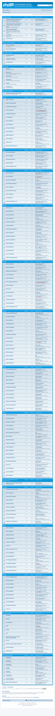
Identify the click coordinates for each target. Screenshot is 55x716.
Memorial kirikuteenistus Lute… (41, 390)
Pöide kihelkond (9, 352)
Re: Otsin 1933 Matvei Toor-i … (41, 295)
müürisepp (40, 163)
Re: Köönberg (37, 521)
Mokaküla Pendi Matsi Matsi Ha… (41, 155)
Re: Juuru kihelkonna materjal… (41, 110)
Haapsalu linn (9, 207)
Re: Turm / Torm (38, 580)
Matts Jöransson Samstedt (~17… (41, 640)
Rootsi (7, 629)
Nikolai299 (40, 391)
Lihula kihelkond (10, 225)
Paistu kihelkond (10, 503)
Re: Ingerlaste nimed (39, 678)
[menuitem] (8, 10)
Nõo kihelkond (9, 436)
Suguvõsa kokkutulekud (11, 29)
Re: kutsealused (38, 601)
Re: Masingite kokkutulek (40, 29)
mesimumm (40, 313)
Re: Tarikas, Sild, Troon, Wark (40, 418)
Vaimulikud (8, 76)
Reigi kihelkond (9, 162)
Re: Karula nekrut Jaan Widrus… (41, 587)
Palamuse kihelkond (10, 443)
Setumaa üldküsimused (11, 369)
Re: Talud (37, 179)
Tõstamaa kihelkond (10, 299)
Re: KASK (37, 330)
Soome (7, 640)
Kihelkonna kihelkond (11, 334)
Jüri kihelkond (9, 117)
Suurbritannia (9, 622)
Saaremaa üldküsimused (11, 313)
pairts (39, 275)
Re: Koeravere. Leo (38, 570)
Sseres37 (40, 338)
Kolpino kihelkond (10, 376)
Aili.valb (39, 440)
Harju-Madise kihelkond (11, 106)
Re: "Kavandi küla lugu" (39, 320)
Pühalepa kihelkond (10, 159)
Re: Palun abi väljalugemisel (40, 38)
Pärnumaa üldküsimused (11, 306)
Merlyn (39, 370)
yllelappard (40, 191)
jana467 (39, 476)
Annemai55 (40, 202)
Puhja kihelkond (9, 446)
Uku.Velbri (40, 422)
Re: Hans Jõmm (38, 461)
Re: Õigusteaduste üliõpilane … (41, 79)
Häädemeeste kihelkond (11, 271)
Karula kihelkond (10, 587)
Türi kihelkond (9, 197)
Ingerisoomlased (10, 678)
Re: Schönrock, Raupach (40, 99)
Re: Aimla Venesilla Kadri (40, 514)
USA (7, 626)
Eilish (39, 229)
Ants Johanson (40, 518)
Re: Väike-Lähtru (38, 232)
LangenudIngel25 (41, 363)
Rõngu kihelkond (10, 454)
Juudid (7, 668)
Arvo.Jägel (40, 118)
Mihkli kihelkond (9, 278)
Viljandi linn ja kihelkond (11, 521)
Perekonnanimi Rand (39, 214)
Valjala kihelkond (10, 362)
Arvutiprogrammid (10, 55)
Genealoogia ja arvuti (7, 53)
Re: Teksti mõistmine (39, 23)
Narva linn (8, 545)
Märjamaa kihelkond (10, 236)
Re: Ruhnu (37, 359)
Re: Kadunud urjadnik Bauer (40, 267)
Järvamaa (4, 170)
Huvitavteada (40, 454)
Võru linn (8, 609)
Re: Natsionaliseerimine (39, 207)
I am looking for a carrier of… (40, 457)
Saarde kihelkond (10, 292)
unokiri (39, 300)
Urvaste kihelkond (10, 601)
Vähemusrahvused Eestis (7, 655)
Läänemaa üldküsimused (11, 257)
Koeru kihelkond (9, 187)
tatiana (39, 490)
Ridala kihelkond (10, 243)
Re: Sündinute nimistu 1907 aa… (41, 152)
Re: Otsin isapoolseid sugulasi (41, 421)
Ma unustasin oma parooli (31, 688)
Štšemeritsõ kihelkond (11, 401)
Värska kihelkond (10, 408)
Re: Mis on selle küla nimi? (40, 468)
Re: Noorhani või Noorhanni (40, 598)
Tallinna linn (9, 142)
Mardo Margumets (41, 282)
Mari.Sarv (40, 289)
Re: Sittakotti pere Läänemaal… (41, 221)
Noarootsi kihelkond (10, 239)
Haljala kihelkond (10, 534)
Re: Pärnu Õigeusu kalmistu (40, 288)
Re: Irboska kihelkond (39, 372)
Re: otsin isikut (38, 622)
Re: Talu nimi (37, 292)
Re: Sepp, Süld (38, 362)
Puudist (39, 93)
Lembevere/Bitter (38, 446)
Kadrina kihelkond (10, 538)
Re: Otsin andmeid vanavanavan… (41, 594)
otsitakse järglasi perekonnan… (41, 605)
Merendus (8, 68)
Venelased (8, 660)
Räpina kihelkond (10, 598)
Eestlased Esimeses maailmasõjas (13, 93)
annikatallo (40, 80)
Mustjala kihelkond (10, 348)
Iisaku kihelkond (9, 527)
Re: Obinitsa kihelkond (39, 383)
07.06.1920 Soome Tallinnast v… (41, 68)
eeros (39, 286)
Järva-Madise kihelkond (11, 183)
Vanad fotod (8, 34)
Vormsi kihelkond (10, 254)
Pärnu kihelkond (9, 285)
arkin (39, 24)
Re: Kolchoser (38, 253)
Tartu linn (8, 464)
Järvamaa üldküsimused (11, 201)
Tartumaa (4, 412)
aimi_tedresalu (40, 577)
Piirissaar (37, 414)
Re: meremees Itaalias (39, 650)
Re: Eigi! (36, 559)
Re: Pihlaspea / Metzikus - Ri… (41, 534)
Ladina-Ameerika (10, 647)
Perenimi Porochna (38, 475)
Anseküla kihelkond (10, 316)
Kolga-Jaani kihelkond (11, 496)
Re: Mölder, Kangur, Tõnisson (40, 443)
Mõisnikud (8, 72)
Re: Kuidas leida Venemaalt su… (41, 660)
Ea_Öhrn (39, 609)
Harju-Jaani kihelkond (11, 103)
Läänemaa (4, 205)
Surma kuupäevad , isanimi (40, 369)
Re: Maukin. (37, 531)
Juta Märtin (40, 668)
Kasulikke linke (9, 62)
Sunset (39, 173)
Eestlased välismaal (6, 613)
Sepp (36, 355)
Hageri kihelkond (10, 99)
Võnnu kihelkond (10, 471)
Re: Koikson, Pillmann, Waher (40, 278)
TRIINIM (39, 349)
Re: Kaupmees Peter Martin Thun (41, 464)
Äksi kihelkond (9, 475)
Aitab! (39, 472)
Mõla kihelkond (9, 380)
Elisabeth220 (40, 595)
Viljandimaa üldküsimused (12, 489)
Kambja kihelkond (10, 418)
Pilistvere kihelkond (10, 507)
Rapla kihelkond (9, 135)
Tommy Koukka (41, 160)
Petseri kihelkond (10, 390)
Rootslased (8, 664)
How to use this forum (11, 48)
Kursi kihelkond (9, 425)
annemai (39, 208)
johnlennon (40, 560)
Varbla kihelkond (10, 246)
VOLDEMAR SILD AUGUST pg (40, 257)
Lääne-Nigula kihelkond (11, 229)
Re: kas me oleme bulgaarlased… (41, 682)
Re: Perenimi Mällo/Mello (39, 471)
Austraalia (8, 615)
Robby (39, 128)
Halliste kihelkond (10, 267)
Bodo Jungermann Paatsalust (40, 246)
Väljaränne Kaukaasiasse (39, 197)
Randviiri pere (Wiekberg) (40, 556)
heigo (39, 121)
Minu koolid (37, 83)
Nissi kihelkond (9, 131)
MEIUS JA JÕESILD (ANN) (40, 348)
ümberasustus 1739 (39, 120)
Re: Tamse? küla (38, 138)
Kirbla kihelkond (9, 218)
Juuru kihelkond (9, 110)
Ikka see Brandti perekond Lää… (41, 19)
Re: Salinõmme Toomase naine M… (41, 159)
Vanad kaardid (9, 38)
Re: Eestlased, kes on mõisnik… (41, 72)
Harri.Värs (40, 335)
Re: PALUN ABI (38, 489)
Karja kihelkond (9, 330)
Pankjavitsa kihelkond (11, 387)
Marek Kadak (40, 535)
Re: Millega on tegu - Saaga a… (41, 162)
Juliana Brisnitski (38, 629)
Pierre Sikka (40, 644)
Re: (35, 517)
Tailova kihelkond (10, 394)
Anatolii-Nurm (36, 697)
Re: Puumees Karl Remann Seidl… (41, 183)
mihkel (39, 465)
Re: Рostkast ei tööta (39, 44)
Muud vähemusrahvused (11, 682)
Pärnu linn (8, 288)
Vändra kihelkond (10, 303)
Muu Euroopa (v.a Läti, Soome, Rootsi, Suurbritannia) (13, 637)
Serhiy (39, 49)
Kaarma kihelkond (10, 327)
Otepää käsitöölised (39, 439)
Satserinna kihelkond (10, 404)
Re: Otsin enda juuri (39, 176)
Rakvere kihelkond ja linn (11, 549)
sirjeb (39, 198)
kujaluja (39, 419)
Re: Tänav (37, 316)
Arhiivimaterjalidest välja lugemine (14, 23)
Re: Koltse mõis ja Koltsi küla (40, 323)
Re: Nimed (37, 563)
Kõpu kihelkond (9, 500)
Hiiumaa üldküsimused (11, 166)
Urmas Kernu (40, 69)
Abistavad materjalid (14, 27)
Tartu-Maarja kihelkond (11, 461)
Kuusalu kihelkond (10, 128)
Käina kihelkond (9, 155)
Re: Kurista (37, 510)
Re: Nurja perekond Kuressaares (41, 337)
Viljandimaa (4, 487)
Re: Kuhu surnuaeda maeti (40, 117)
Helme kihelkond (10, 492)
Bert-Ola (39, 254)
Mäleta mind (39, 688)
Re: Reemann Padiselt (39, 106)
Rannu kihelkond (10, 450)
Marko (39, 293)
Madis (39, 39)
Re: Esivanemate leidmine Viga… (41, 250)
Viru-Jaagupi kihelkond (11, 559)
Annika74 (39, 483)
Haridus (8, 83)
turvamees (40, 415)
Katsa (39, 132)
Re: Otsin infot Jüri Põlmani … (41, 566)
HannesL (39, 511)
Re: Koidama (37, 225)
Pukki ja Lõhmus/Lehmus (40, 263)
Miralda (39, 87)
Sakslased (8, 657)
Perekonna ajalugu (6, 17)
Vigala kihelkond (10, 250)
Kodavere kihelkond (10, 422)
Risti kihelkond (9, 138)
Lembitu (39, 35)
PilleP (39, 497)
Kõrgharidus (9, 79)
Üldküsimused (9, 651)
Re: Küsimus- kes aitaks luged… (41, 34)
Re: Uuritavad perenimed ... (40, 285)
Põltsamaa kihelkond (10, 510)
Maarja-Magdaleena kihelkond (12, 432)
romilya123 (40, 215)
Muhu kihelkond (9, 345)
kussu (39, 114)
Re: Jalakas (37, 127)
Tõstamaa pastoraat (39, 299)
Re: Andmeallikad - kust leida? (41, 341)
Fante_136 (40, 651)
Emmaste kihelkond (10, 152)
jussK (39, 45)
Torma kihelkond (10, 468)
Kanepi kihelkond (10, 584)
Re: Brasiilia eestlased (39, 647)
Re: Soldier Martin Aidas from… (41, 86)
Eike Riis (39, 103)
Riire (39, 493)
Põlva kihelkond (9, 591)
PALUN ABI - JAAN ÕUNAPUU (40, 274)
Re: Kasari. (37, 218)
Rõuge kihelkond (10, 594)
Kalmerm (39, 303)
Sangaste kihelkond (10, 457)
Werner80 (40, 429)
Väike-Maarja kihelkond (11, 567)
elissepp (39, 661)
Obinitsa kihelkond (10, 383)
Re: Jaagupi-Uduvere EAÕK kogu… (42, 281)
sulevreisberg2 (40, 307)
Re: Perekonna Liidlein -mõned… (41, 190)
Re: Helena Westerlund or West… (41, 239)
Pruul (36, 432)
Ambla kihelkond (10, 172)
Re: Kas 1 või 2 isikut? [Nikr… (40, 236)
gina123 (39, 268)
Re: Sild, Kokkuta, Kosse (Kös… (41, 425)
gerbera (39, 458)
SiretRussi (40, 59)
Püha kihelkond (9, 355)
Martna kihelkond (10, 232)
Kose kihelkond (9, 124)
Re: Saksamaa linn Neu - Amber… (41, 636)
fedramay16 (40, 219)
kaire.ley (39, 324)
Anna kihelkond (9, 176)
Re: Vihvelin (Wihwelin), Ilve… (40, 503)
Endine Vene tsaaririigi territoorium (14, 643)
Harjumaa (4, 97)
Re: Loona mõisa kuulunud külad (41, 327)
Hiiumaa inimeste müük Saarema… (41, 166)
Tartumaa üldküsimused (11, 414)
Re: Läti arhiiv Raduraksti (40, 62)
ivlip (38, 135)
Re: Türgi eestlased (38, 643)
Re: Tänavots (37, 538)
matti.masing (40, 30)
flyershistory (40, 226)
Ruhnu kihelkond (10, 359)
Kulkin (39, 180)
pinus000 (39, 264)
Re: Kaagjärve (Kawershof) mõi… (41, 576)
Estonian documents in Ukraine (41, 48)
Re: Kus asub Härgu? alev (40, 306)
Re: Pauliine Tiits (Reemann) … (41, 145)
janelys (39, 328)
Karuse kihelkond (10, 214)
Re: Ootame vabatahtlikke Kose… (41, 124)
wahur (39, 451)
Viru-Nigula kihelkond (11, 563)
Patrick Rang (40, 156)
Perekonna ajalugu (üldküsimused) (14, 19)
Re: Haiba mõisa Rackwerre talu (41, 131)
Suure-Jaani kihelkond (11, 514)
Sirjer (39, 107)
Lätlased (8, 671)
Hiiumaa (3, 150)
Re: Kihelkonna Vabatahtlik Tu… (41, 334)
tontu (39, 571)
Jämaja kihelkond (10, 323)
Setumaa (4, 367)
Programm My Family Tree (40, 55)
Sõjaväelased (9, 86)
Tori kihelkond (9, 296)
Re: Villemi (37, 142)
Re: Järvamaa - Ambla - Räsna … (41, 201)
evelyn (39, 317)
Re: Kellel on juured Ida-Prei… (40, 657)
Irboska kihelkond (10, 372)
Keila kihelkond (9, 120)
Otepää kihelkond (10, 439)
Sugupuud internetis (10, 58)
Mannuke (39, 623)
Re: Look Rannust (38, 450)
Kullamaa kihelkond (10, 222)
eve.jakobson (40, 139)
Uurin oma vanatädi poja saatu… (41, 615)
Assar (39, 100)
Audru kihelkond (9, 264)
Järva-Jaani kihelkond (11, 180)
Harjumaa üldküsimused (11, 145)
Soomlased (8, 675)
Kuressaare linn (9, 338)
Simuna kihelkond (10, 552)
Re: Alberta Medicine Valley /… (41, 618)
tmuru (39, 619)
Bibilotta (39, 433)
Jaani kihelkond (9, 320)
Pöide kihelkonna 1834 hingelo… (41, 352)
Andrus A (39, 356)
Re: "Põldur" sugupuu (39, 58)
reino (39, 581)
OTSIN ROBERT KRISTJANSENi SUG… (42, 172)
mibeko (39, 258)
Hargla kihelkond (10, 580)
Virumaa (4, 525)
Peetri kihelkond (9, 194)
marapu (39, 167)
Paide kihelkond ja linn (11, 190)
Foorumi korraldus (10, 45)
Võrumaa (4, 574)
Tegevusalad (5, 66)
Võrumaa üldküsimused (11, 576)
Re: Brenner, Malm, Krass (40, 194)
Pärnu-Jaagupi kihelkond (11, 281)
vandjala (39, 247)
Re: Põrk (36, 496)
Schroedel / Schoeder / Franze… (41, 608)
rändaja (39, 616)
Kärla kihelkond (9, 341)
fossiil (39, 665)
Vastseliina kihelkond (11, 605)
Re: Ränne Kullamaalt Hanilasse (41, 211)
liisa (38, 426)
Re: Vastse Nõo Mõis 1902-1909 (41, 436)
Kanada (7, 618)
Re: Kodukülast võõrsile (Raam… (41, 113)
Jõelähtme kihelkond (10, 113)
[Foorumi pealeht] (8, 4)
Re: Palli (36, 243)
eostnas (39, 630)
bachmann (40, 271)
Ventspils (37, 671)
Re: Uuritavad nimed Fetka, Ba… (41, 527)
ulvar (39, 549)
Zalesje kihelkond (10, 397)
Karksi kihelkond (10, 274)
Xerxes (39, 76)
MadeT (39, 504)
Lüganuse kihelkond (10, 542)
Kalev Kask (40, 331)
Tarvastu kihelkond (10, 517)
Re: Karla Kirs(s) (38, 482)
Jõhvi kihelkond (9, 531)
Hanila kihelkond (10, 211)
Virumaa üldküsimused (11, 570)
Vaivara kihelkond (10, 556)
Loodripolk (40, 553)
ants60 (39, 373)
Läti (7, 633)
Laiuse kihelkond (10, 429)
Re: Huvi (36, 664)
